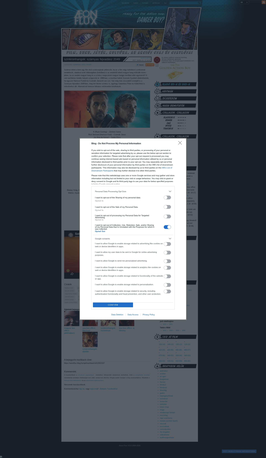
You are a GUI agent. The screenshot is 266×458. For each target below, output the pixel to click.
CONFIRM (113, 305)
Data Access (133, 314)
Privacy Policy (149, 314)
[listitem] (133, 191)
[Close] (181, 143)
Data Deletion (117, 314)
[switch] (167, 197)
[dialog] (133, 229)
